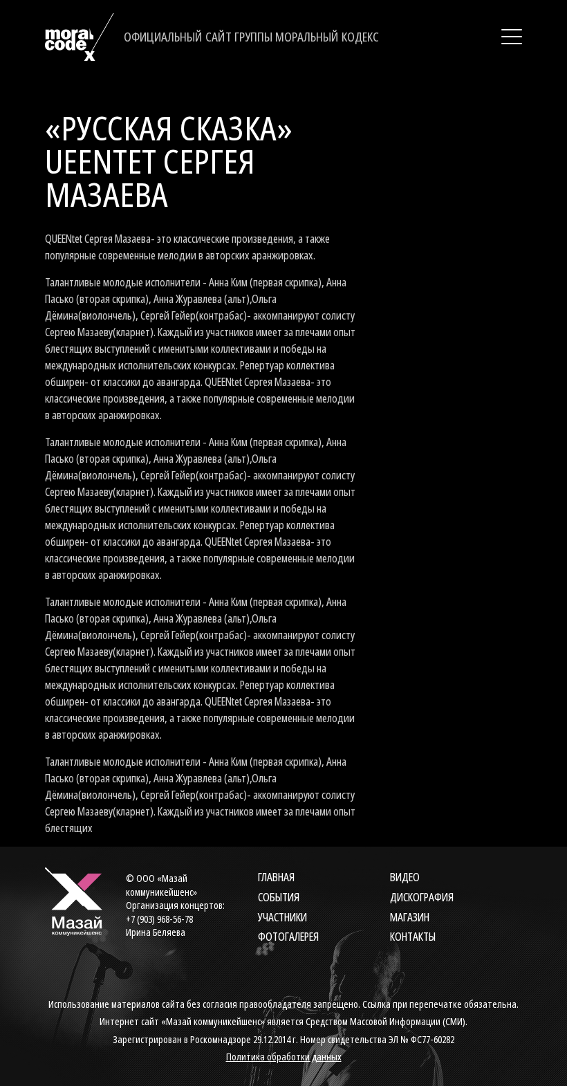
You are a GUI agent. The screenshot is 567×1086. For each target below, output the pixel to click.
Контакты (413, 936)
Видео (405, 877)
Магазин (409, 917)
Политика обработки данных (284, 1056)
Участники (282, 917)
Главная (276, 877)
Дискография (422, 897)
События (278, 897)
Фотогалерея (288, 936)
